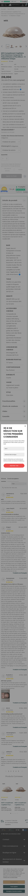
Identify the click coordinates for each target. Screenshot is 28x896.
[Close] (25, 426)
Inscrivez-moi (14, 466)
